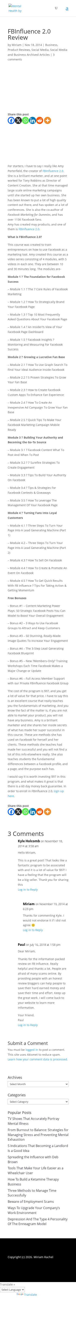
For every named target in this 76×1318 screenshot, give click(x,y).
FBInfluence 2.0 (53, 171)
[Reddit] (39, 120)
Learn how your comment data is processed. (38, 1059)
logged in (32, 1050)
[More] (47, 120)
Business (51, 45)
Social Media (40, 50)
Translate (30, 1295)
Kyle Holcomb (29, 841)
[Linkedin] (32, 120)
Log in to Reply (28, 889)
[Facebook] (11, 120)
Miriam (16, 45)
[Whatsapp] (25, 120)
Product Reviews (19, 50)
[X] (18, 120)
